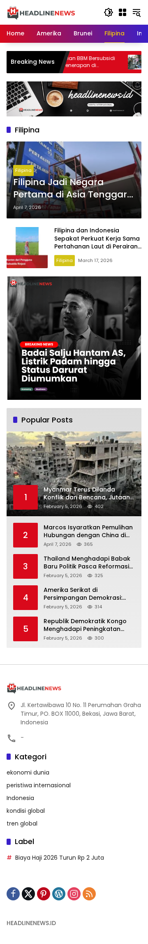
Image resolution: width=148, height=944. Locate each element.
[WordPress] (58, 893)
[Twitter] (28, 893)
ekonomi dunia (28, 772)
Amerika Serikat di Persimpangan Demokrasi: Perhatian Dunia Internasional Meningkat (88, 594)
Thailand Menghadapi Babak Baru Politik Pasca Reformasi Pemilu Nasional (87, 563)
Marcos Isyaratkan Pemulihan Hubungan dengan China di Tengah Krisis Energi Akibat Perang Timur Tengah (88, 532)
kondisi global (26, 811)
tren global (22, 823)
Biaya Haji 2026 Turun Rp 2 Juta (59, 858)
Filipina (23, 170)
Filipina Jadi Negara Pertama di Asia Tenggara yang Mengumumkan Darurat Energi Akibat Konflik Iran (73, 189)
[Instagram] (74, 893)
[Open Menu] (122, 12)
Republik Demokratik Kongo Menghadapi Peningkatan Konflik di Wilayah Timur (85, 625)
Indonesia (20, 798)
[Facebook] (13, 893)
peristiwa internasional (39, 785)
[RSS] (89, 893)
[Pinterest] (43, 893)
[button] (108, 12)
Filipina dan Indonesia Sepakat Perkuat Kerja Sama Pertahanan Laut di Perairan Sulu (97, 242)
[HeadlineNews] (41, 12)
